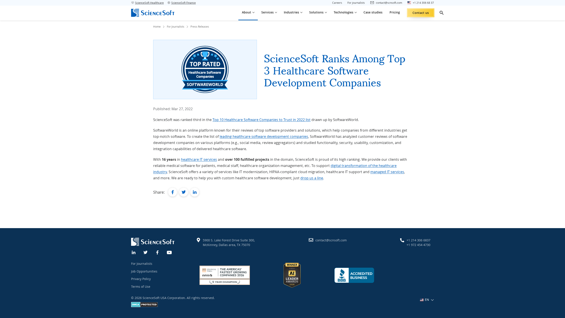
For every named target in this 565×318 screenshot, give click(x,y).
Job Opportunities (144, 271)
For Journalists (141, 263)
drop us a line (311, 178)
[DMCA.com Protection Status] (144, 306)
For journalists (356, 2)
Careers (337, 2)
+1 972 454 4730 (418, 245)
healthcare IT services (199, 159)
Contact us (420, 13)
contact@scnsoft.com (331, 240)
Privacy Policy (141, 279)
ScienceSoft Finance (183, 2)
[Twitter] (145, 252)
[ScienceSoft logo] (152, 13)
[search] (441, 13)
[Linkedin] (133, 252)
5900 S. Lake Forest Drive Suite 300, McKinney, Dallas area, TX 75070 (229, 242)
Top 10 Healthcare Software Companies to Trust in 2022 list (262, 119)
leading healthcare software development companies (264, 136)
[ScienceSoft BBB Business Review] (354, 275)
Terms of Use (140, 286)
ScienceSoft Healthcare (149, 2)
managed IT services (387, 171)
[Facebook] (157, 252)
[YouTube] (169, 252)
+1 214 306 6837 (418, 240)
